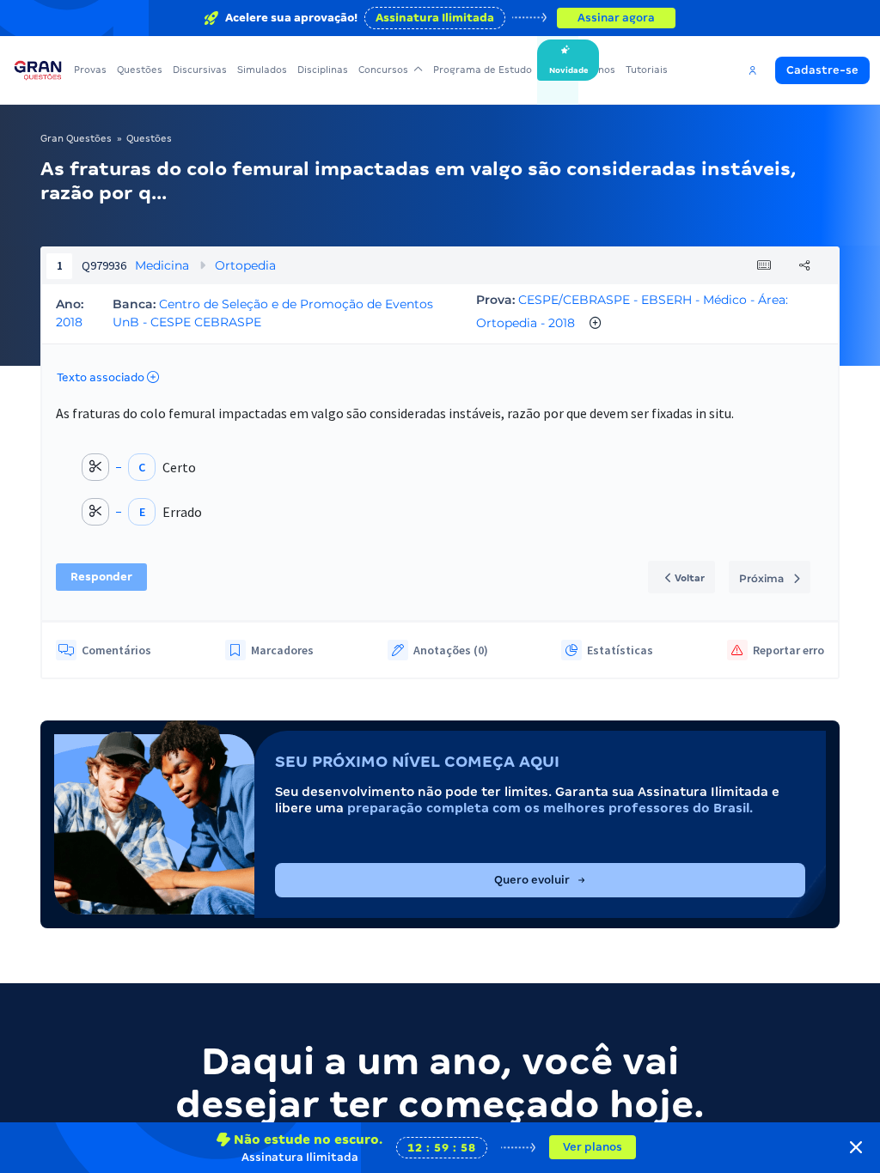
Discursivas (200, 69)
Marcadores (282, 650)
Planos (599, 69)
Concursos (383, 69)
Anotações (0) (450, 650)
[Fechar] (856, 1147)
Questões (139, 69)
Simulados (262, 69)
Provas (90, 69)
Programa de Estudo (482, 69)
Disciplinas (322, 69)
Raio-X (557, 69)
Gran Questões (76, 138)
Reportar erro (788, 650)
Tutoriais (647, 69)
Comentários (116, 650)
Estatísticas (620, 650)
